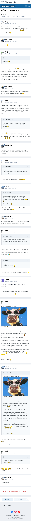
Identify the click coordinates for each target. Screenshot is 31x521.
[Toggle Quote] (3, 57)
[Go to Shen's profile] (2, 280)
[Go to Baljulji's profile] (2, 22)
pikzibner (8, 216)
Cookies (23, 515)
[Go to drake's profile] (2, 187)
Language (8, 515)
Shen (7, 279)
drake (7, 186)
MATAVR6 (8, 40)
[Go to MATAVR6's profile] (2, 40)
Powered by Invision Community (15, 518)
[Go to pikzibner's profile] (2, 217)
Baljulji (4, 14)
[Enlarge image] (20, 30)
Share (7, 499)
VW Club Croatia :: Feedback (18, 16)
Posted (11, 23)
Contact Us (16, 515)
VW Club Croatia (8, 2)
